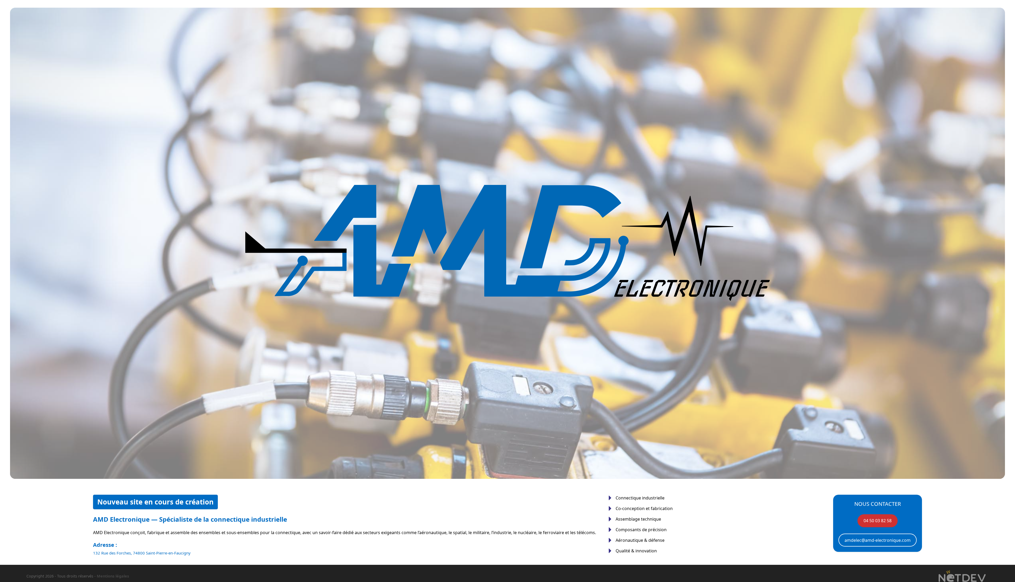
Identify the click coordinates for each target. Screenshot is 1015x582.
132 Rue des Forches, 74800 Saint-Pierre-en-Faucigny (142, 553)
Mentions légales (113, 576)
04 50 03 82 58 (878, 521)
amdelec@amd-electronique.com (878, 540)
